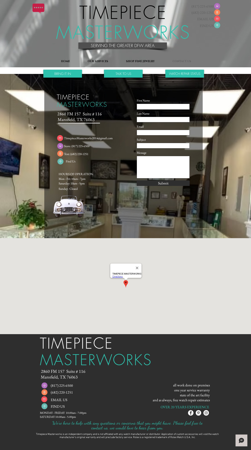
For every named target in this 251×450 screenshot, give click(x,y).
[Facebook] (190, 413)
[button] (122, 45)
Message (141, 152)
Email (140, 126)
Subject (141, 139)
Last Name (143, 113)
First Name (143, 100)
